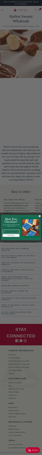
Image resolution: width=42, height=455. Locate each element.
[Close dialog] (40, 216)
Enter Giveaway (11, 235)
